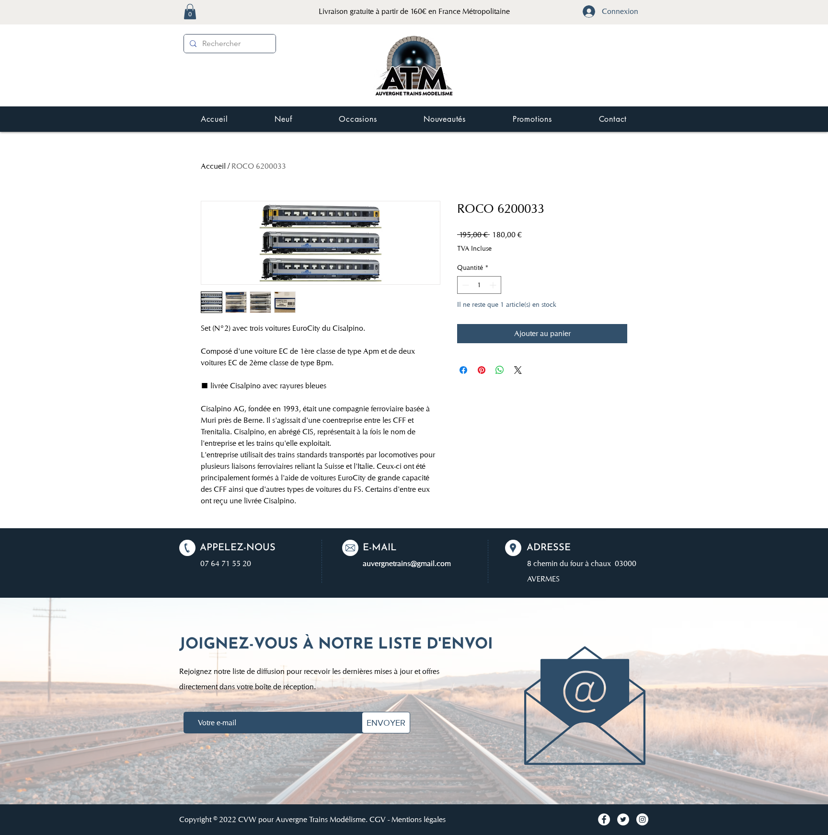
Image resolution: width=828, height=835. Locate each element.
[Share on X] (518, 370)
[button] (190, 11)
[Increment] (494, 285)
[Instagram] (642, 819)
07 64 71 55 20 (225, 563)
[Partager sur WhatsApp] (500, 370)
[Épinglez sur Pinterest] (481, 370)
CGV (377, 819)
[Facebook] (604, 819)
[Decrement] (465, 285)
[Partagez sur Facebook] (463, 370)
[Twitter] (623, 819)
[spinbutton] (479, 285)
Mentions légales (418, 819)
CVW (247, 819)
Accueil (213, 166)
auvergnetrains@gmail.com (407, 563)
